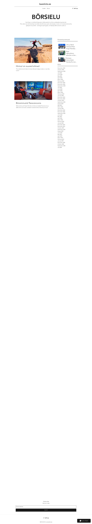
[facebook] (73, 8)
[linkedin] (77, 8)
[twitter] (75, 8)
